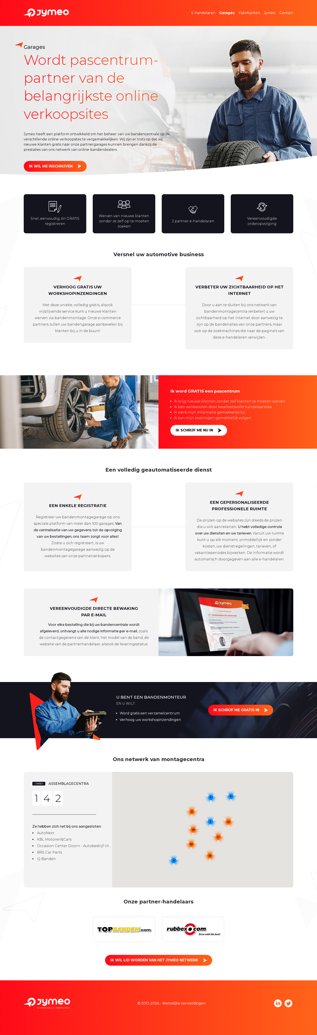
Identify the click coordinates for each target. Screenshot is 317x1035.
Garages (227, 13)
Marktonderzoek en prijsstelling (225, 6)
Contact (286, 13)
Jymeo (269, 13)
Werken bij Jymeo (285, 19)
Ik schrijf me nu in (194, 430)
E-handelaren (203, 13)
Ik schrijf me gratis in (236, 710)
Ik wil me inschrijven (51, 166)
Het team (278, 6)
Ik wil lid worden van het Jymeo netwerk (154, 960)
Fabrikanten (249, 13)
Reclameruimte (211, 19)
